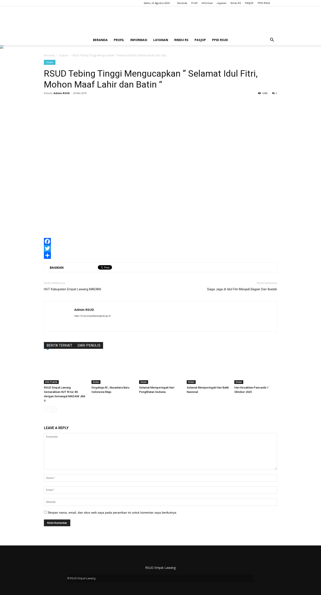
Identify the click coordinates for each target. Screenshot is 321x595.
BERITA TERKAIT (59, 345)
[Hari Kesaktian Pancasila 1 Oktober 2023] (255, 369)
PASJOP (249, 3)
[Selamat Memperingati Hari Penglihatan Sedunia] (160, 369)
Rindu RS (236, 3)
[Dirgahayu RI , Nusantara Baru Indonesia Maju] (112, 369)
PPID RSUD (264, 3)
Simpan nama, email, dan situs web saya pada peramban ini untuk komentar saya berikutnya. (112, 512)
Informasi (207, 3)
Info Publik (51, 381)
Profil (194, 3)
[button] (272, 40)
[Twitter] (160, 248)
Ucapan (63, 55)
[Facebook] (160, 241)
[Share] (160, 255)
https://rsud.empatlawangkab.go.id (92, 316)
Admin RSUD (62, 93)
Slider (96, 381)
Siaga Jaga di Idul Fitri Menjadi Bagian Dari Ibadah (242, 289)
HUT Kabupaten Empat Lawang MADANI (72, 289)
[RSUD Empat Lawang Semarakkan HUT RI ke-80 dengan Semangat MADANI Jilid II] (65, 369)
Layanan (221, 3)
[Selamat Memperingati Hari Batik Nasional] (208, 369)
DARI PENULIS (89, 345)
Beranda (182, 3)
